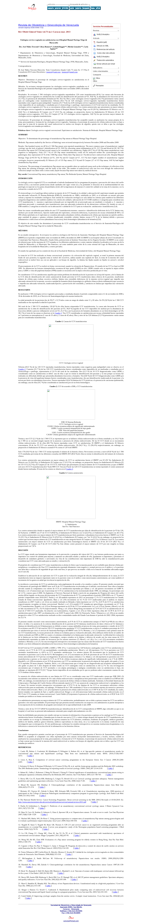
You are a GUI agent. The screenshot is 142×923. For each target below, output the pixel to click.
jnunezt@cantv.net (53, 72)
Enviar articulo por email (106, 64)
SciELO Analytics (103, 34)
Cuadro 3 (69, 469)
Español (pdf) (102, 42)
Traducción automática (105, 60)
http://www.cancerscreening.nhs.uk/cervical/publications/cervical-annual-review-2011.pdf (52, 802)
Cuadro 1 (58, 313)
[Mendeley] (94, 78)
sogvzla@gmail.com (71, 921)
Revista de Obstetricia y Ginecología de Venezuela (48, 25)
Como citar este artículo (106, 53)
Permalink (100, 86)
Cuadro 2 (22, 369)
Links (30, 756)
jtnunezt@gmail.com (70, 72)
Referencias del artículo (106, 49)
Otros (98, 78)
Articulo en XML (103, 46)
